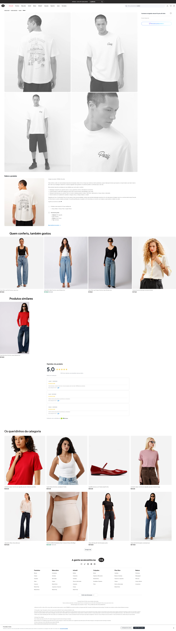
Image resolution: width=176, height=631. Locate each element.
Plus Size (117, 570)
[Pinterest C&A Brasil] (88, 564)
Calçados (46, 5)
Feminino (17, 5)
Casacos (36, 584)
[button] (145, 6)
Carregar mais (88, 549)
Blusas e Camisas (118, 575)
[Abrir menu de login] (167, 6)
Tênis (94, 584)
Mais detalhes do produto (54, 225)
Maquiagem (138, 575)
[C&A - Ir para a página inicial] (3, 6)
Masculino (23, 5)
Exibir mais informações (87, 595)
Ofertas (10, 5)
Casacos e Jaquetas (119, 578)
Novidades (64, 5)
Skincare (137, 578)
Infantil (29, 5)
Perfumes (137, 573)
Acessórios (137, 584)
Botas (94, 573)
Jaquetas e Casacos (56, 586)
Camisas (54, 575)
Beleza (34, 5)
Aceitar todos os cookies (139, 627)
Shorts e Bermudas (77, 581)
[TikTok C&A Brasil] (85, 564)
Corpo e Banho (138, 581)
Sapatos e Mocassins (98, 575)
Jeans (58, 5)
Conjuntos (75, 575)
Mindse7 (40, 5)
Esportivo (53, 5)
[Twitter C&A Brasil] (91, 564)
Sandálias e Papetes (97, 581)
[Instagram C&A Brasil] (81, 564)
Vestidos (36, 578)
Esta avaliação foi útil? (52, 387)
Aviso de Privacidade (64, 628)
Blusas (35, 573)
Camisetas (54, 573)
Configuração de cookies (126, 627)
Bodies (74, 573)
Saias (35, 581)
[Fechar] (173, 627)
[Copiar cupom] (102, 2)
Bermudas (54, 578)
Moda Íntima (36, 589)
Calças (35, 575)
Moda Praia (36, 586)
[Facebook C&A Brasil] (94, 564)
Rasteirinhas (96, 578)
